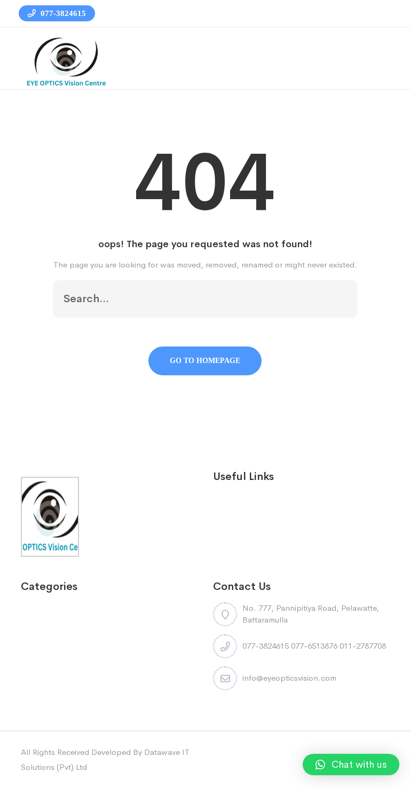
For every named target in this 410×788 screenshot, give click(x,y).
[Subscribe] (338, 299)
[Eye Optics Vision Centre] (66, 61)
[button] (351, 764)
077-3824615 (62, 13)
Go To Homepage (205, 361)
